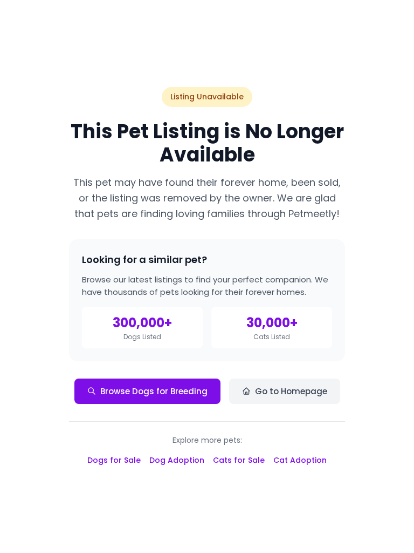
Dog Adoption (176, 460)
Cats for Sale (239, 460)
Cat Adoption (300, 460)
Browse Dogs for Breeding (154, 391)
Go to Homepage (291, 391)
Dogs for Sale (114, 460)
